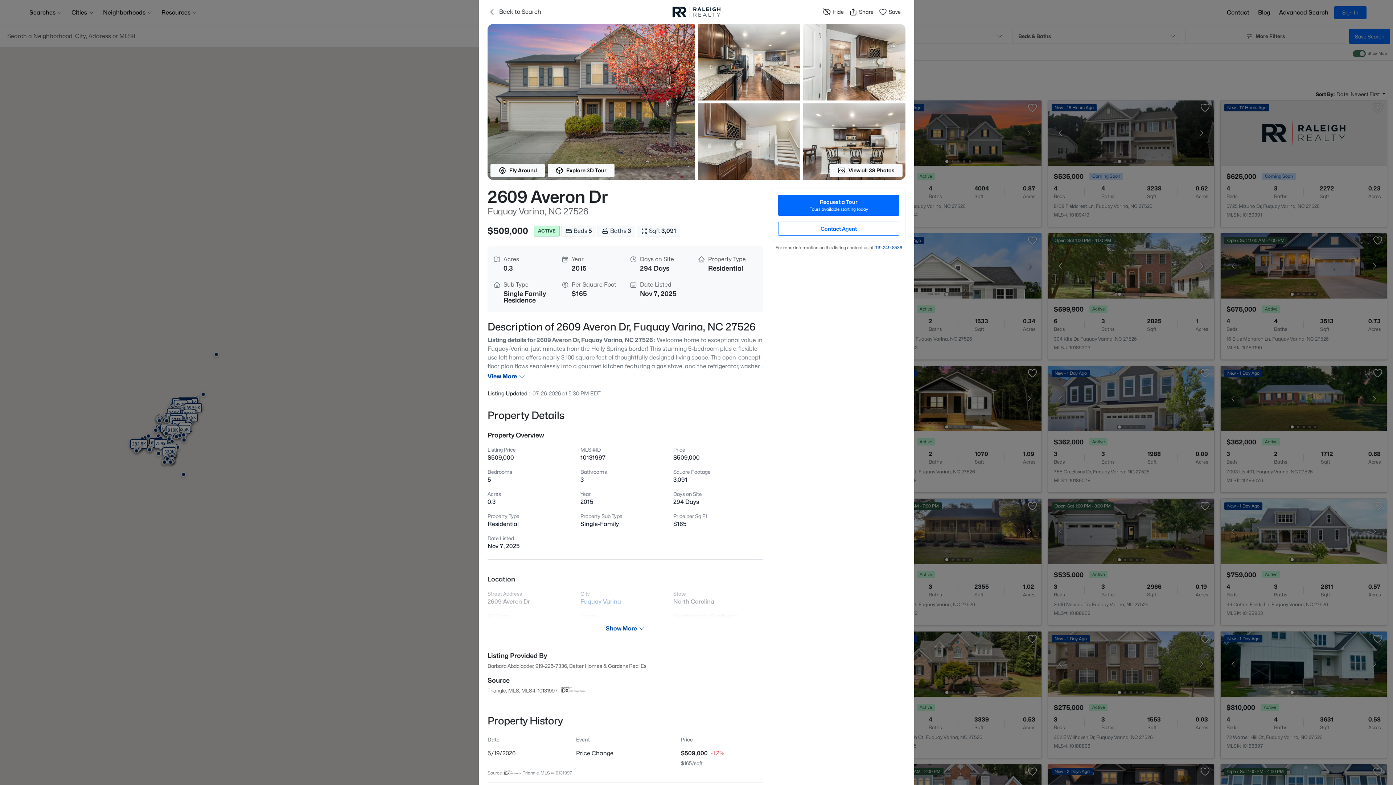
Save (895, 12)
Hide (838, 12)
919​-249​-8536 (888, 247)
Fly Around (523, 170)
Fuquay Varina (600, 601)
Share (866, 12)
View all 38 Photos (871, 170)
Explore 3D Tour (586, 170)
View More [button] (502, 376)
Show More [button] (621, 628)
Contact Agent (839, 229)
